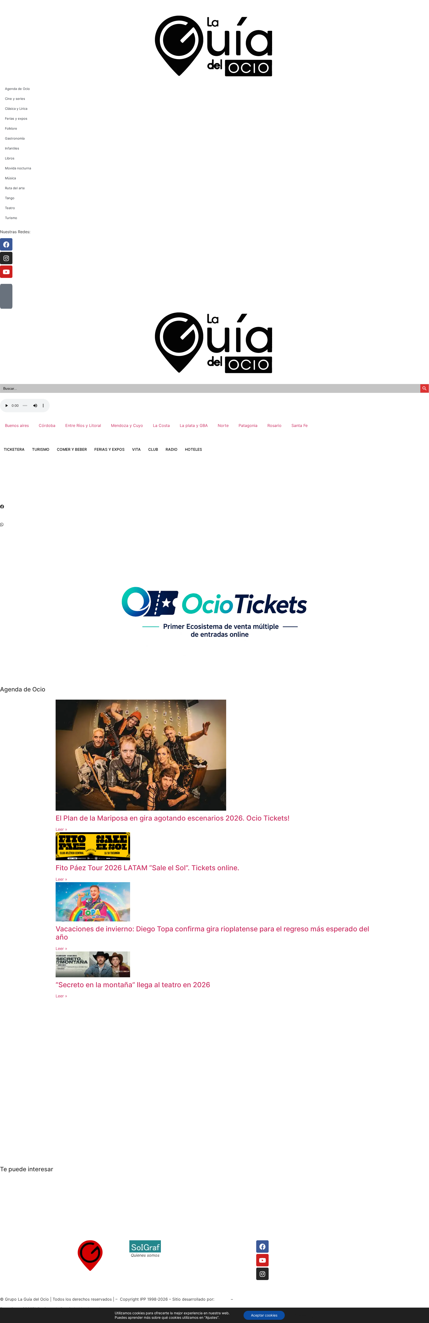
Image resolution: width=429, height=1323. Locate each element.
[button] (214, 507)
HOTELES (193, 449)
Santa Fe (299, 425)
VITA (136, 449)
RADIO (172, 449)
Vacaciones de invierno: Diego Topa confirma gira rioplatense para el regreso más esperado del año (212, 933)
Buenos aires (17, 425)
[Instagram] (262, 1274)
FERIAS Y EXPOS (109, 449)
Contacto (174, 1243)
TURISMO (40, 449)
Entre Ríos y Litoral (83, 425)
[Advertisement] (90, 485)
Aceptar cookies (264, 1315)
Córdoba (47, 425)
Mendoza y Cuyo (127, 425)
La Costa (161, 425)
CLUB (153, 449)
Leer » (61, 829)
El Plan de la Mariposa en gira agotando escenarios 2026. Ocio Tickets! (172, 818)
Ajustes (300, 1315)
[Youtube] (262, 1260)
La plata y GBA (194, 425)
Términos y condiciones (188, 1249)
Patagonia (248, 425)
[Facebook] (262, 1246)
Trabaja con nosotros (186, 1255)
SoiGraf (222, 1299)
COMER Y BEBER (72, 449)
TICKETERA (14, 449)
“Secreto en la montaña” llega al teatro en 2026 (133, 985)
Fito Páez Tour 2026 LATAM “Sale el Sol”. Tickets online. (147, 868)
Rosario (274, 425)
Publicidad (225, 1255)
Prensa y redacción (233, 1243)
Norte (223, 425)
